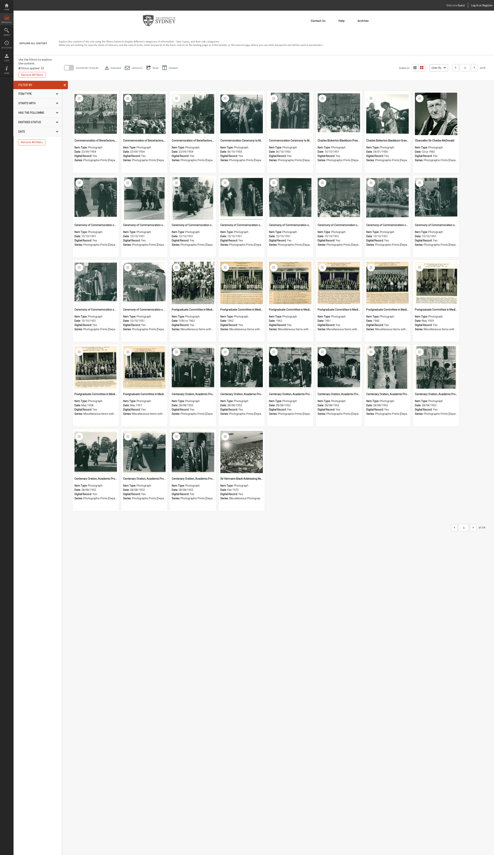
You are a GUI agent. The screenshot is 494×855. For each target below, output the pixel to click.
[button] (133, 67)
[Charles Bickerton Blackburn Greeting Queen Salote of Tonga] (387, 114)
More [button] (6, 73)
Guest (461, 5)
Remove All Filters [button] (32, 74)
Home (6, 9)
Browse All (7, 22)
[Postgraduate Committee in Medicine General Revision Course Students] (193, 283)
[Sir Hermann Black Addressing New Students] (241, 452)
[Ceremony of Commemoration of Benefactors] (95, 198)
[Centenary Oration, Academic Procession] (95, 452)
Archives (363, 21)
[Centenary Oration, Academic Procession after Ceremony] (193, 367)
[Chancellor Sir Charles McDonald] (436, 114)
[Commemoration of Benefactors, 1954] (95, 114)
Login (6, 60)
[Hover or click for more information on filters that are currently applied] (42, 68)
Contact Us (318, 21)
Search (6, 35)
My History (7, 48)
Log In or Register (474, 5)
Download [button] (112, 68)
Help (341, 21)
